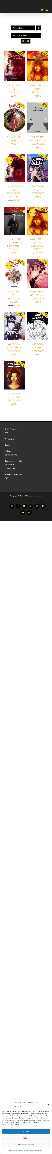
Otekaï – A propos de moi (13, 431)
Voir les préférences (26, 1145)
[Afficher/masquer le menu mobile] (47, 9)
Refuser (26, 1138)
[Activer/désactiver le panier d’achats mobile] (42, 9)
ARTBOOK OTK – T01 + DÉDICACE (14, 397)
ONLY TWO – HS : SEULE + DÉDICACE (37, 295)
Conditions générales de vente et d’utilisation (13, 464)
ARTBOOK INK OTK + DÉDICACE (37, 347)
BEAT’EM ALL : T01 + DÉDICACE (38, 189)
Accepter (26, 1131)
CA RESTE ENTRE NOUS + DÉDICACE (38, 140)
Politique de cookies (16, 1151)
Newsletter (9, 439)
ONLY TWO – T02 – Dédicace (14, 89)
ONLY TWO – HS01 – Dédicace (37, 89)
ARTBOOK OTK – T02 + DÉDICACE (14, 347)
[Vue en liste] (28, 41)
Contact (8, 445)
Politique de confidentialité (33, 1151)
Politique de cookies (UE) (13, 476)
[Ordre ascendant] (38, 27)
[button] (48, 1104)
